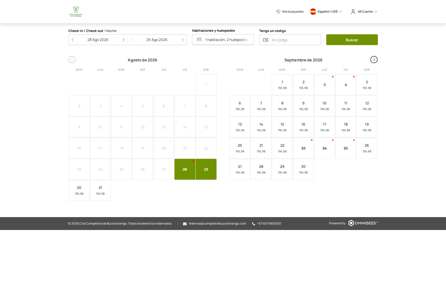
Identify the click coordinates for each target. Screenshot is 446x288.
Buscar (352, 39)
